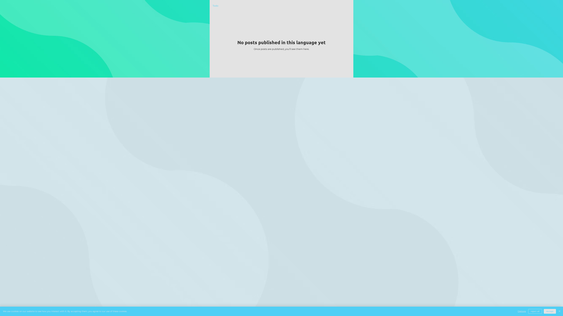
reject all (535, 311)
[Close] (559, 311)
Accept (549, 311)
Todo (215, 5)
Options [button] (522, 311)
